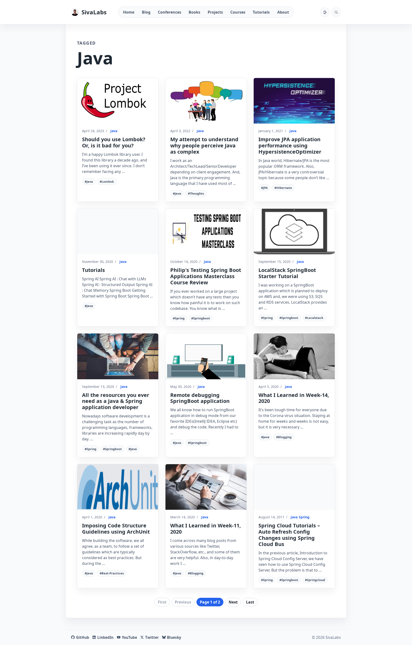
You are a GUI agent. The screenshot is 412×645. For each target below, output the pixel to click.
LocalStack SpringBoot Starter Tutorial (287, 273)
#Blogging (284, 437)
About (283, 12)
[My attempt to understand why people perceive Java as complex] (206, 101)
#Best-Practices (112, 573)
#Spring (179, 318)
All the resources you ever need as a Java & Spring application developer (115, 401)
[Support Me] (325, 12)
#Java (89, 181)
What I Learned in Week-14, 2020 (293, 398)
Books (194, 12)
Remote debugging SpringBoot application (200, 398)
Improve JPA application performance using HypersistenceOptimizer (289, 145)
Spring (304, 517)
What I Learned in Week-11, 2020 (205, 528)
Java (113, 131)
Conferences (169, 12)
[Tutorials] (117, 231)
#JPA (264, 188)
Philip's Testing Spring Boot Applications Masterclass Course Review (205, 276)
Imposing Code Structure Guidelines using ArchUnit (116, 528)
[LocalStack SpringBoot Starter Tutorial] (294, 231)
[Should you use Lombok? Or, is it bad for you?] (117, 101)
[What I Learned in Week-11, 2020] (206, 487)
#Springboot (200, 318)
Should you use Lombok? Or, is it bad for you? (113, 142)
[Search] (336, 12)
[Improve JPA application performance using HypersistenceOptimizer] (294, 101)
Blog (146, 12)
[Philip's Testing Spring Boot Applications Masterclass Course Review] (206, 231)
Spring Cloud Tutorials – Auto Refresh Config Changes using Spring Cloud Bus (289, 534)
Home (128, 12)
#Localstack (314, 318)
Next (233, 602)
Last (250, 602)
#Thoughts (196, 193)
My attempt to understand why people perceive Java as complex (204, 145)
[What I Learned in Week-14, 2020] (294, 356)
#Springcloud (315, 580)
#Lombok (107, 181)
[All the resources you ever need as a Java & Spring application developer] (117, 356)
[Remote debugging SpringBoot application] (206, 356)
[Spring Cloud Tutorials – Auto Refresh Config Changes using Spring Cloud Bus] (294, 487)
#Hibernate (283, 188)
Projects (215, 12)
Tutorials (261, 12)
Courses (237, 12)
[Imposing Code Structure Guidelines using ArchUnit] (117, 487)
